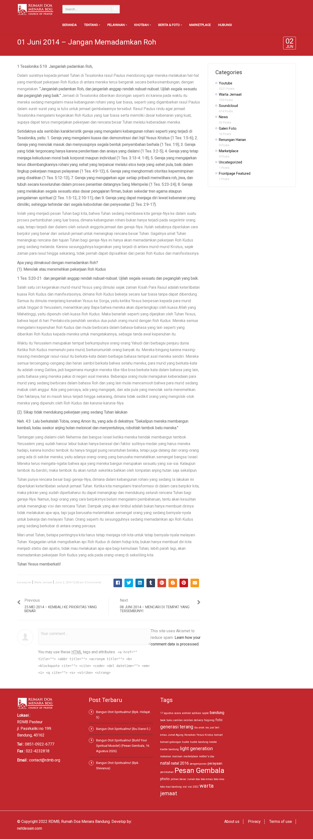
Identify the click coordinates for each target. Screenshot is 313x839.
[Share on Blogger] (172, 583)
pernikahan (167, 772)
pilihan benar (178, 779)
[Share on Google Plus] (161, 583)
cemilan (188, 720)
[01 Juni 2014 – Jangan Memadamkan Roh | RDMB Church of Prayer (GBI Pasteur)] (35, 9)
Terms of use (280, 821)
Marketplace (200, 25)
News (223, 117)
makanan (165, 756)
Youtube (225, 83)
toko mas (219, 779)
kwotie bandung (169, 749)
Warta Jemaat (43, 582)
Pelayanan (116, 25)
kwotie (213, 742)
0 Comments (93, 582)
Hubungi (225, 25)
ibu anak (199, 727)
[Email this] (194, 583)
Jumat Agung (175, 734)
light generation (196, 748)
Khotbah (141, 25)
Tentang (91, 25)
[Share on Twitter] (128, 583)
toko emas (207, 779)
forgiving (209, 720)
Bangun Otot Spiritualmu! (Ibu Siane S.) (123, 729)
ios (207, 727)
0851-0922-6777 (39, 744)
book (163, 720)
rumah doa (193, 779)
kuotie (185, 742)
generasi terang (176, 727)
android (186, 713)
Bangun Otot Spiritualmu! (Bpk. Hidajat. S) (123, 714)
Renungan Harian (232, 140)
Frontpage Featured (234, 173)
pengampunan (198, 763)
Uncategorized (230, 162)
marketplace (190, 756)
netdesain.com (29, 828)
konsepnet (24, 582)
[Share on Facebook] (117, 583)
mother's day (206, 756)
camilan (178, 720)
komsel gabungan (170, 742)
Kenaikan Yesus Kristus (198, 734)
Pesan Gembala (199, 770)
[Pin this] (183, 583)
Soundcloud (228, 105)
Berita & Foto (169, 25)
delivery (198, 720)
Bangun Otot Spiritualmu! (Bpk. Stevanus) (117, 765)
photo (165, 779)
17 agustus (166, 713)
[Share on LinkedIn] (139, 583)
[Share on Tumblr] (150, 583)
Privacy (254, 821)
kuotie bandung (199, 742)
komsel (218, 734)
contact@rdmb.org (44, 760)
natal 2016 (180, 763)
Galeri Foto (227, 128)
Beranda (69, 25)
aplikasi (196, 713)
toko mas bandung (171, 786)
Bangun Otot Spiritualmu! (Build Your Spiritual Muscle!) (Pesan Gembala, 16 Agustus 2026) (122, 745)
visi (185, 786)
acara (177, 713)
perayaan (215, 763)
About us (231, 821)
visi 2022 (193, 786)
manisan (177, 756)
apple (205, 713)
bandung (217, 712)
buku (169, 720)
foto (219, 720)
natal (165, 763)
